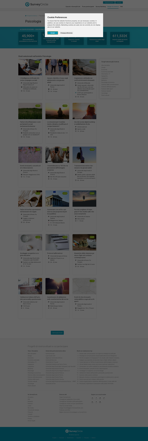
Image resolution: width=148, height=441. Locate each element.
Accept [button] (52, 33)
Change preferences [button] (66, 33)
